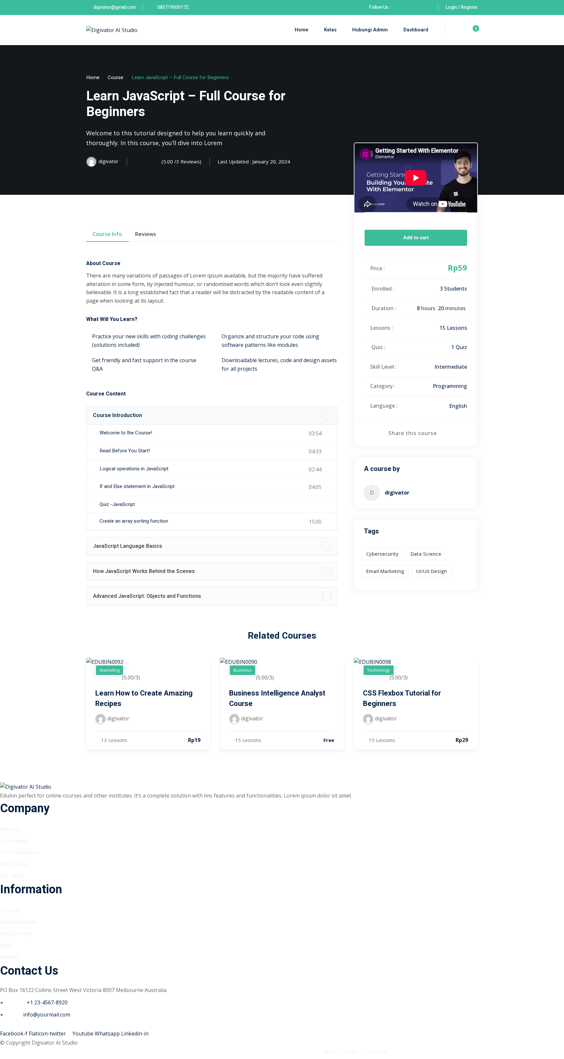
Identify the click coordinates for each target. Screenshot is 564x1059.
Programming (450, 386)
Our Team (12, 875)
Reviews (145, 234)
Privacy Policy (16, 933)
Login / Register (462, 7)
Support (9, 956)
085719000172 (172, 7)
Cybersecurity (382, 553)
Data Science (426, 553)
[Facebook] (398, 7)
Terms (330, 1052)
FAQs (6, 945)
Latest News (14, 840)
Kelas (330, 29)
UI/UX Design (431, 571)
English (458, 406)
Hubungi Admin (370, 29)
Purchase (376, 1052)
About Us (11, 829)
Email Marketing (385, 571)
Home (301, 29)
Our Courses (14, 864)
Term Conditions (19, 852)
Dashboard (415, 29)
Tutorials (10, 910)
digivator (397, 492)
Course (115, 77)
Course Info (107, 234)
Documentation (18, 921)
